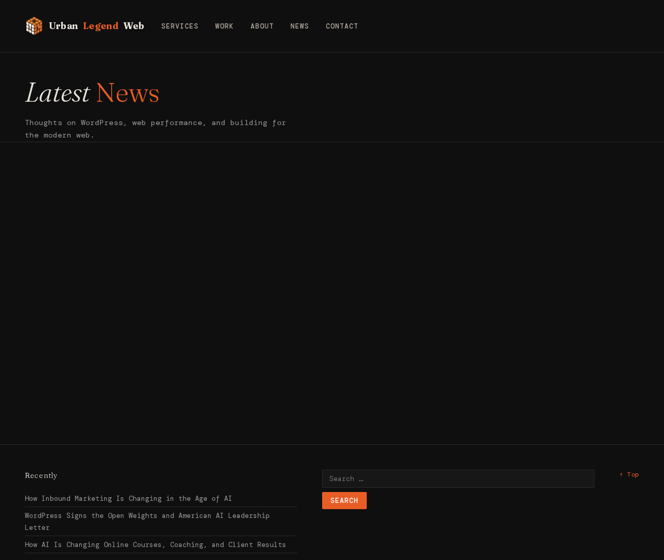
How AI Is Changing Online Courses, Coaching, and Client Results (155, 544)
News (299, 26)
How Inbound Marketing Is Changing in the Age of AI (128, 498)
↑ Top (629, 474)
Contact (342, 26)
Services (180, 26)
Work (224, 26)
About (262, 26)
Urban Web (97, 25)
